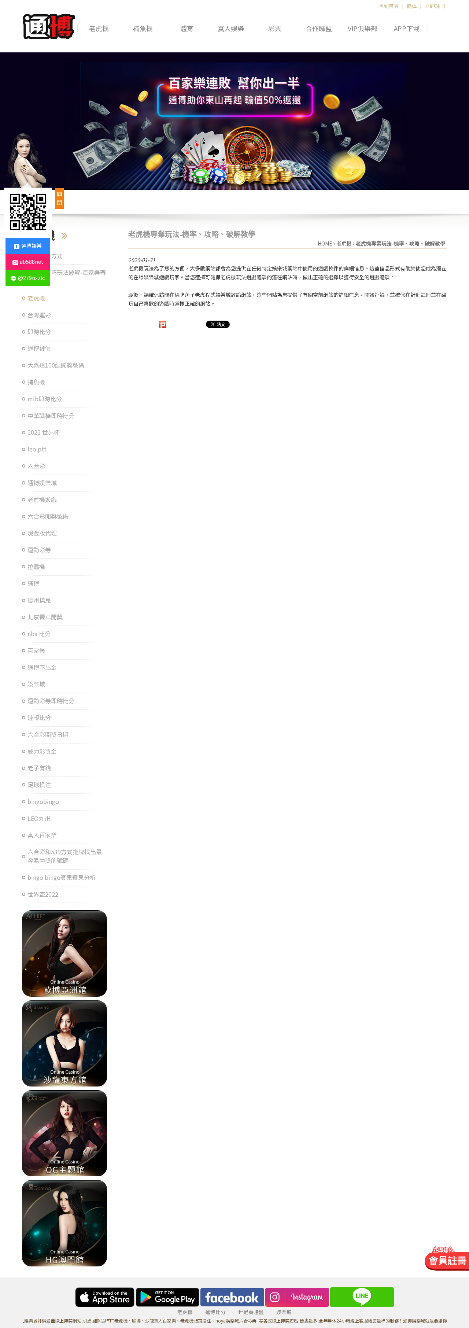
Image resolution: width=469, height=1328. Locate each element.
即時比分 (39, 332)
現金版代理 (42, 533)
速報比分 (39, 717)
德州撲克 (39, 600)
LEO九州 (38, 818)
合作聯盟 (319, 28)
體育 (186, 28)
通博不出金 (42, 667)
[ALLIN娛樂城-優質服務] (49, 25)
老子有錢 (39, 768)
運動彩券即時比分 (50, 701)
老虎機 (99, 28)
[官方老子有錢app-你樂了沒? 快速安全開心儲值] (64, 1223)
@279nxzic (31, 277)
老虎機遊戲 (42, 499)
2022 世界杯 (43, 432)
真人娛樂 (231, 28)
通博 (33, 583)
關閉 (59, 198)
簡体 (412, 6)
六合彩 (36, 466)
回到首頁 (388, 6)
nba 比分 (39, 634)
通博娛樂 (31, 245)
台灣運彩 (39, 315)
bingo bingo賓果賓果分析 (61, 877)
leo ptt (37, 449)
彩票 (274, 28)
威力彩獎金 (42, 751)
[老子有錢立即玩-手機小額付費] (64, 1133)
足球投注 (39, 785)
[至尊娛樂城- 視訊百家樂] (64, 1043)
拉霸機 (36, 566)
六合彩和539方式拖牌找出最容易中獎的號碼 (64, 856)
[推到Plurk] (162, 324)
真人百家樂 (42, 835)
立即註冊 (435, 6)
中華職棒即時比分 (50, 416)
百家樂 (36, 650)
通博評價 (39, 348)
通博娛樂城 (42, 483)
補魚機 (143, 28)
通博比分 (215, 1312)
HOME (325, 243)
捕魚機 (36, 382)
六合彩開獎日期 (48, 734)
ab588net (31, 261)
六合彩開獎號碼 (48, 516)
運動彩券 (39, 550)
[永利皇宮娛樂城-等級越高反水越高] (64, 953)
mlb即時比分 (44, 399)
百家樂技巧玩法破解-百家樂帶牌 (66, 276)
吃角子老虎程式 (197, 294)
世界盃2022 (42, 894)
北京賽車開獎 (45, 617)
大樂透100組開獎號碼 (55, 365)
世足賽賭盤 (251, 1312)
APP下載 (407, 28)
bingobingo (43, 801)
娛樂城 (36, 684)
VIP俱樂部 (362, 28)
